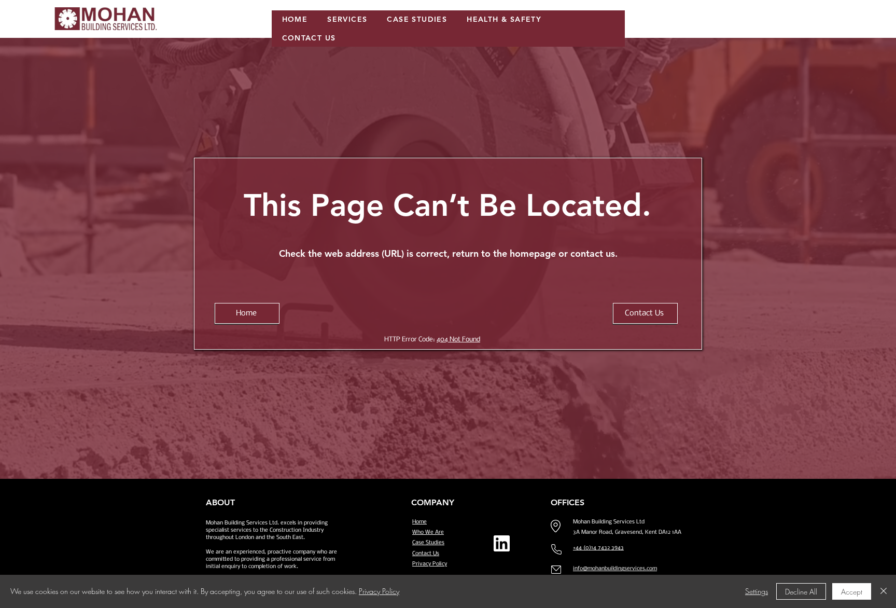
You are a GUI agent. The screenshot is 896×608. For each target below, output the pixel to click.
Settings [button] (756, 591)
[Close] (883, 591)
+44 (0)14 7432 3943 (598, 548)
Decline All (801, 592)
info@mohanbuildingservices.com (615, 569)
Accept (851, 592)
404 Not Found (458, 339)
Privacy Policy (379, 591)
